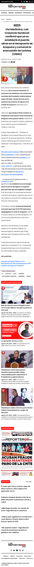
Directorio (30, 558)
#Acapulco (19, 172)
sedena (29, 276)
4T (2, 273)
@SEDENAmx (9, 155)
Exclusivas (18, 13)
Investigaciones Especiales (9, 558)
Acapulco (8, 273)
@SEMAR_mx (25, 158)
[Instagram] (20, 550)
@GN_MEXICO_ (7, 166)
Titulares (4, 13)
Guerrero (21, 273)
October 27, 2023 (7, 181)
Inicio (2, 19)
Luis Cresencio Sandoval (9, 276)
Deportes (22, 558)
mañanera (21, 276)
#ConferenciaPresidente (10, 152)
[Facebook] (11, 550)
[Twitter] (14, 550)
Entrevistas (27, 13)
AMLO (14, 273)
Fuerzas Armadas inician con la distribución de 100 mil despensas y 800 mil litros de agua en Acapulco (16, 263)
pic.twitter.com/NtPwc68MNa (12, 175)
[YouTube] (17, 550)
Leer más (28, 481)
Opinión (11, 13)
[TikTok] (23, 550)
